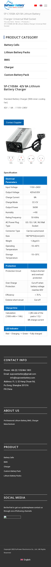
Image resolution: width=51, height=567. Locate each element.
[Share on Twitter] (10, 115)
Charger (9, 67)
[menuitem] (28, 5)
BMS (7, 59)
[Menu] (45, 5)
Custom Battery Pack (16, 74)
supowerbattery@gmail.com (23, 374)
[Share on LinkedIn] (19, 115)
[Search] (28, 5)
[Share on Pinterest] (14, 115)
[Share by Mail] (24, 115)
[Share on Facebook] (5, 115)
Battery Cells (11, 44)
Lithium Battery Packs (17, 52)
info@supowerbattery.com (22, 378)
